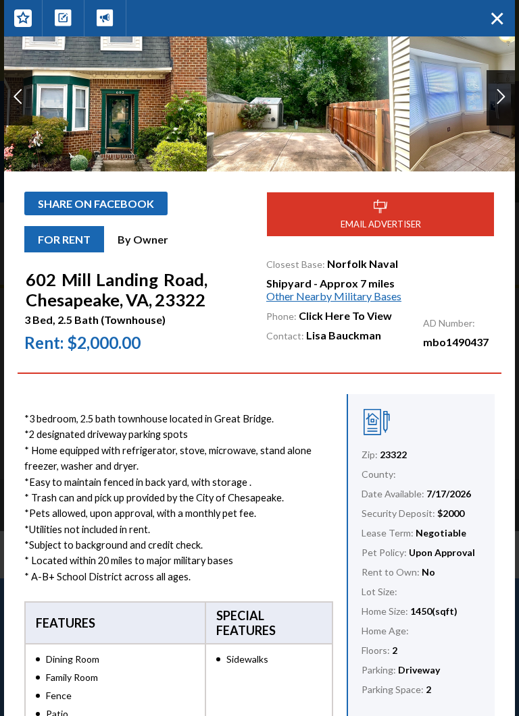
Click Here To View (345, 315)
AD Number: (449, 323)
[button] (18, 98)
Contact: (285, 335)
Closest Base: (295, 264)
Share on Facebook (96, 203)
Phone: (281, 316)
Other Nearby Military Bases (333, 296)
